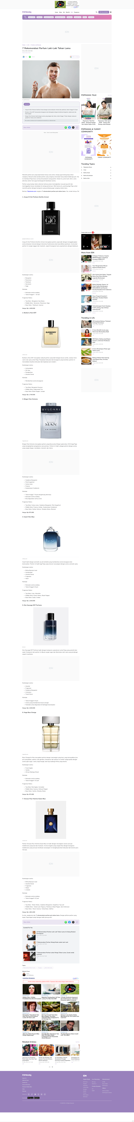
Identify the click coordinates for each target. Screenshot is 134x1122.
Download (24, 1098)
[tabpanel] (51, 115)
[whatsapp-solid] (66, 127)
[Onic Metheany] (24, 974)
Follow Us (24, 1094)
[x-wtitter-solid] (73, 127)
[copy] (77, 127)
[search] (96, 12)
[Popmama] (27, 12)
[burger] (111, 12)
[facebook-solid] (69, 127)
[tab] (27, 104)
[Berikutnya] (80, 1050)
